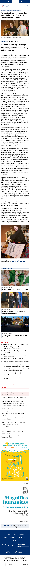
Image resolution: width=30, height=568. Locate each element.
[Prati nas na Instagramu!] (5, 545)
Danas (2, 390)
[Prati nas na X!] (9, 545)
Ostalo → (13, 390)
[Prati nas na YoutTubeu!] (12, 545)
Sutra (7, 390)
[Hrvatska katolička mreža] (9, 552)
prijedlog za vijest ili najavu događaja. (16, 526)
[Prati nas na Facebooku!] (2, 545)
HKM (8, 1)
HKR (22, 1)
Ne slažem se (24, 564)
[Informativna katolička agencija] (19, 552)
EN (24, 6)
